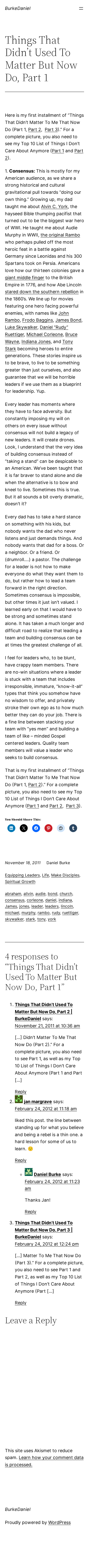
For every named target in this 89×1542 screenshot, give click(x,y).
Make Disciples (65, 875)
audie (40, 893)
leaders (52, 906)
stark (30, 919)
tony (41, 919)
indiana (65, 900)
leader (37, 906)
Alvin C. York (54, 206)
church (66, 893)
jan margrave (38, 1101)
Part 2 (34, 129)
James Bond (68, 320)
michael (12, 912)
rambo (44, 912)
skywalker (14, 919)
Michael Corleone (44, 334)
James (11, 906)
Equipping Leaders (22, 875)
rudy (56, 912)
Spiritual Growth (20, 881)
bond (52, 893)
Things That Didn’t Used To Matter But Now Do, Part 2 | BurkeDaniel (44, 1011)
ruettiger (70, 912)
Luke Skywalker (21, 327)
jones (24, 906)
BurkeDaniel (17, 8)
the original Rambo (60, 234)
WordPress (59, 1522)
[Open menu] (81, 8)
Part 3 (51, 129)
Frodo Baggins (37, 320)
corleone (35, 900)
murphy (28, 912)
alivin (28, 893)
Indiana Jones (36, 341)
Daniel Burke (47, 1174)
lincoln (67, 906)
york (52, 919)
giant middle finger (24, 277)
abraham (13, 893)
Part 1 (58, 150)
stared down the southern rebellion (42, 291)
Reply (20, 1091)
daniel (50, 900)
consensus (14, 900)
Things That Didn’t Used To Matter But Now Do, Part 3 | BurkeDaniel (44, 1230)
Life (45, 875)
